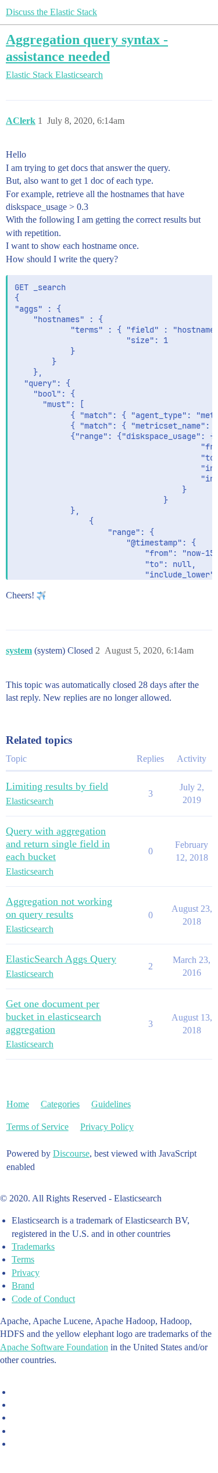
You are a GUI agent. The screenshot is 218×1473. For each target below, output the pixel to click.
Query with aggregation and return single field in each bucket (58, 843)
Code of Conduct (43, 1299)
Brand (23, 1285)
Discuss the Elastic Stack (51, 12)
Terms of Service (37, 1127)
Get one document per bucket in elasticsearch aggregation (53, 1016)
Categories (60, 1104)
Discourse (71, 1153)
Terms (23, 1259)
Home (17, 1104)
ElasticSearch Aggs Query (61, 959)
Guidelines (111, 1104)
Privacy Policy (107, 1127)
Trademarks (33, 1246)
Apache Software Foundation (54, 1347)
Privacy (26, 1273)
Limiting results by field (57, 786)
